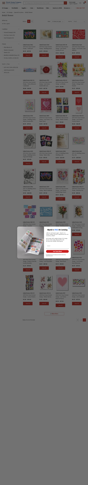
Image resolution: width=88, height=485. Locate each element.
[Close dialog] (69, 228)
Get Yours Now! (57, 251)
